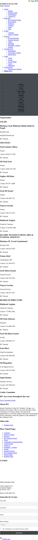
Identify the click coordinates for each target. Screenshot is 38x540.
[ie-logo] (5, 6)
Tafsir (6, 440)
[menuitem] (21, 12)
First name (3, 501)
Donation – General (10, 447)
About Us (7, 445)
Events (6, 449)
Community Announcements (13, 442)
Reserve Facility (9, 435)
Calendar (7, 433)
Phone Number (4, 521)
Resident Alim (8, 425)
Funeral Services (9, 451)
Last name (3, 507)
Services (6, 436)
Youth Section (8, 444)
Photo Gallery (8, 455)
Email (1, 514)
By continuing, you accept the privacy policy (15, 529)
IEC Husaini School (10, 438)
